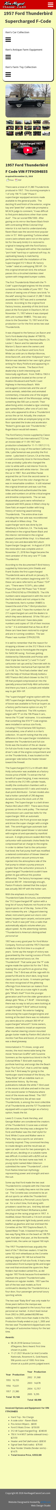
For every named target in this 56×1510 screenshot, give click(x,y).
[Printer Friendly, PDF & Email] (13, 181)
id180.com (46, 1502)
